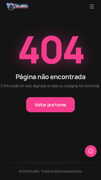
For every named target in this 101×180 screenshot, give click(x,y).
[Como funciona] (91, 151)
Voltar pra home (51, 105)
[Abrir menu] (92, 6)
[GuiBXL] (17, 6)
